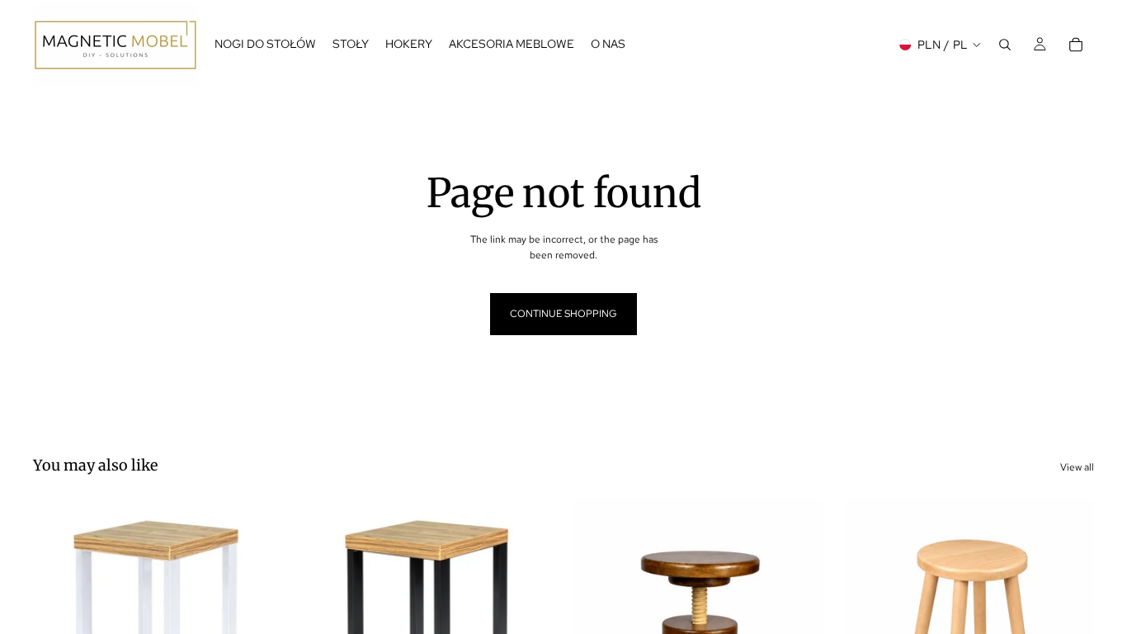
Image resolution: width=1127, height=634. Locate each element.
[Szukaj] (1005, 44)
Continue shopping (563, 313)
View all (1077, 467)
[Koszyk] (1076, 44)
